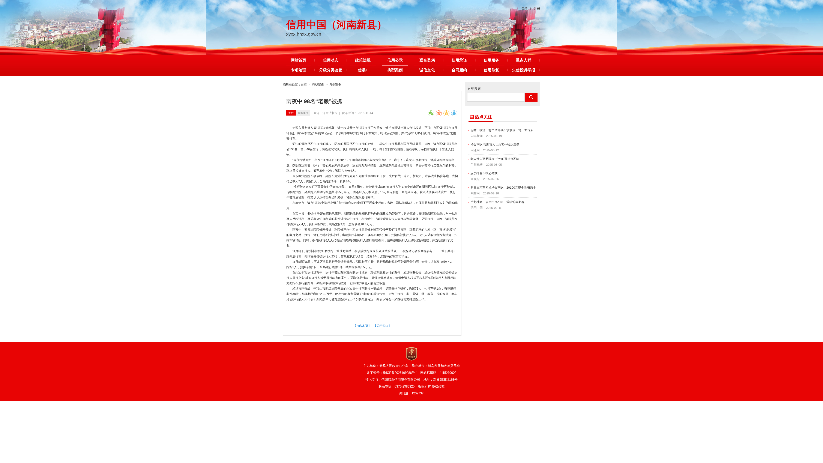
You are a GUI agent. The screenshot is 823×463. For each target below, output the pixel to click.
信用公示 (395, 60)
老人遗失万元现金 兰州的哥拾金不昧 (494, 159)
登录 (524, 8)
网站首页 (298, 60)
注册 (537, 8)
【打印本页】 (362, 326)
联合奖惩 (427, 60)
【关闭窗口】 (382, 326)
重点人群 (523, 60)
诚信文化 (427, 70)
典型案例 (395, 70)
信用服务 (491, 60)
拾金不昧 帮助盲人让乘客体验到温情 (494, 144)
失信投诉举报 (523, 70)
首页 (304, 84)
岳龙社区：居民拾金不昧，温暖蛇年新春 (497, 202)
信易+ (363, 70)
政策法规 (363, 60)
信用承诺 (459, 60)
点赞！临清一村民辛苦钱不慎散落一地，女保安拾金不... (503, 130)
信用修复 (491, 70)
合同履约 (459, 70)
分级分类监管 (330, 70)
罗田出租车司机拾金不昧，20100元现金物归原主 (503, 187)
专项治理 (298, 70)
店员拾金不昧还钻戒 (483, 173)
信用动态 (330, 60)
